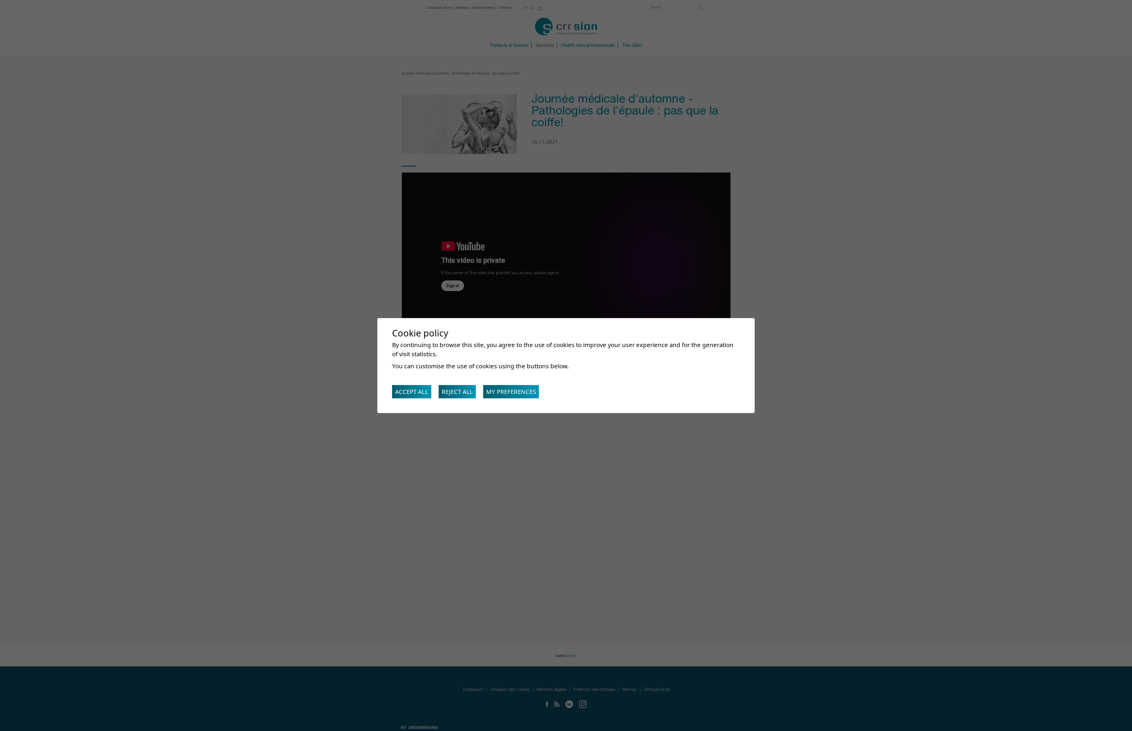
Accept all (411, 391)
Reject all (457, 391)
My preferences (511, 391)
